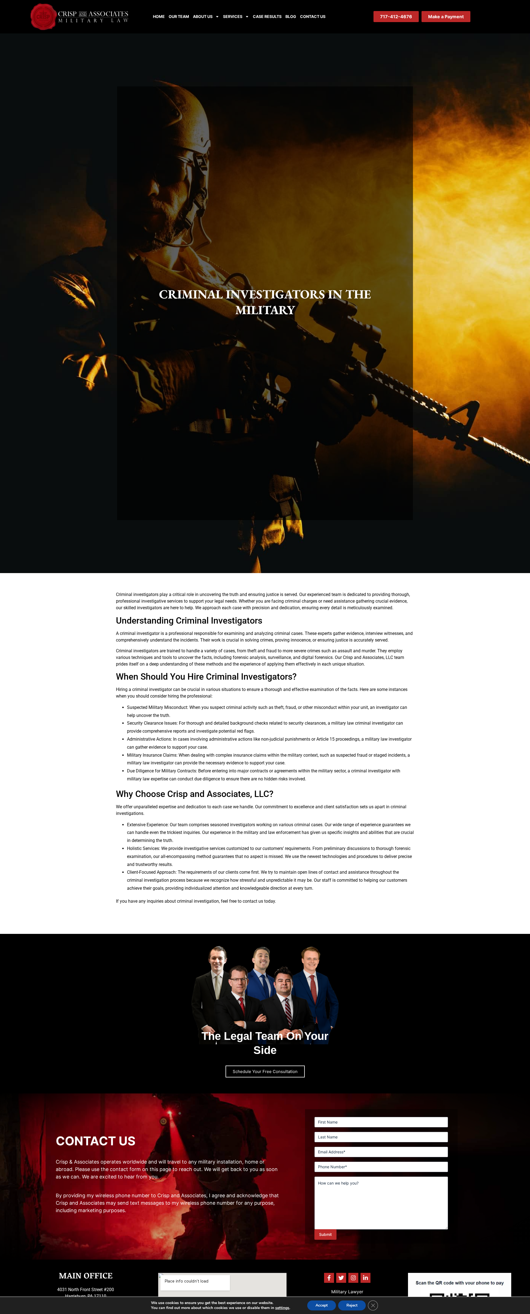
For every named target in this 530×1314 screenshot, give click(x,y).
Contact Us (312, 16)
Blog (290, 16)
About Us (203, 16)
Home (159, 16)
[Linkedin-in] (365, 1278)
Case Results (267, 16)
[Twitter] (341, 1278)
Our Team (179, 16)
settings (282, 1307)
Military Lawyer (347, 1291)
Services (232, 16)
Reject (351, 1305)
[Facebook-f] (329, 1278)
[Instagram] (353, 1278)
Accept (322, 1305)
